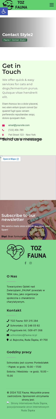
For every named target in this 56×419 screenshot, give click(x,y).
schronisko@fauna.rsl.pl (23, 335)
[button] (4, 11)
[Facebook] (25, 263)
